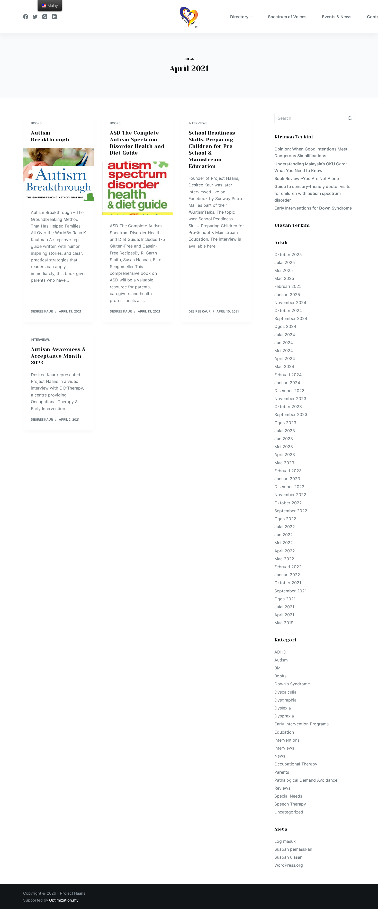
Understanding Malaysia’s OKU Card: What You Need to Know (310, 167)
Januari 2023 (287, 478)
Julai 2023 (284, 430)
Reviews (282, 788)
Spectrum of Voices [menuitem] (287, 16)
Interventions (287, 740)
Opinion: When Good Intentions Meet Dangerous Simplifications (310, 152)
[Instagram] (44, 16)
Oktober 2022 (288, 502)
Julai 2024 (284, 334)
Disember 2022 (289, 486)
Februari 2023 (288, 470)
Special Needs (288, 796)
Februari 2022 (288, 566)
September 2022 (290, 510)
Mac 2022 (284, 558)
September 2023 (290, 414)
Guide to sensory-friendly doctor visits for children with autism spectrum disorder (312, 193)
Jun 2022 (283, 534)
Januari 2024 (287, 382)
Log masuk (285, 841)
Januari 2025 (287, 294)
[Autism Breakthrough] (58, 175)
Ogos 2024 (285, 326)
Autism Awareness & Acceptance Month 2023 (58, 356)
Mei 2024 (283, 350)
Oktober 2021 (287, 582)
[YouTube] (54, 16)
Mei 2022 (283, 542)
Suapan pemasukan (293, 849)
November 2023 (290, 398)
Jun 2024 (283, 342)
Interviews (198, 123)
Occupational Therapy (295, 763)
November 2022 (290, 494)
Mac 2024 (284, 366)
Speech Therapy (290, 804)
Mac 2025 (284, 278)
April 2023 (284, 454)
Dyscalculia (285, 692)
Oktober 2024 (288, 310)
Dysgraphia (285, 700)
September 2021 (290, 590)
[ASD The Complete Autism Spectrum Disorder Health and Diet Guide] (137, 188)
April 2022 (284, 550)
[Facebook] (25, 16)
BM (277, 667)
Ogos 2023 (285, 422)
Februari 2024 (288, 374)
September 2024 (290, 318)
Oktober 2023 (288, 406)
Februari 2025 (288, 286)
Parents (281, 772)
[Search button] (350, 118)
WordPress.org (288, 865)
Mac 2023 (284, 462)
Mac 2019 (283, 622)
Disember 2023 (289, 390)
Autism (281, 659)
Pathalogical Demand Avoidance (305, 780)
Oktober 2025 (288, 254)
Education (284, 732)
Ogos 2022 (285, 518)
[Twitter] (35, 16)
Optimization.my (63, 900)
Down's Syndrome (292, 683)
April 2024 (284, 358)
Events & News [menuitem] (337, 16)
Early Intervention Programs (301, 723)
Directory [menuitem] (239, 16)
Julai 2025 (284, 262)
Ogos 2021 (284, 598)
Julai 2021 (284, 606)
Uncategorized (288, 812)
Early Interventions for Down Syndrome (313, 208)
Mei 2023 (283, 446)
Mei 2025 (283, 270)
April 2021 (284, 614)
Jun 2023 (283, 438)
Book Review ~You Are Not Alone (306, 178)
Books (36, 123)
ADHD (280, 652)
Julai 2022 (284, 526)
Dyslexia (282, 708)
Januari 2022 (287, 574)
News (279, 756)
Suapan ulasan (288, 857)
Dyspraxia (284, 715)
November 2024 (290, 302)
